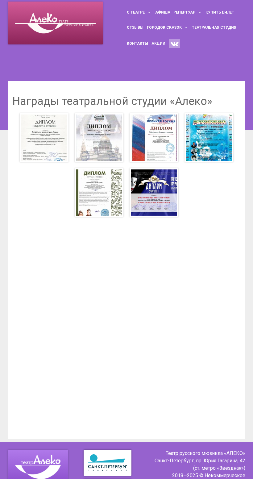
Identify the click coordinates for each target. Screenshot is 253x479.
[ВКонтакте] (174, 43)
